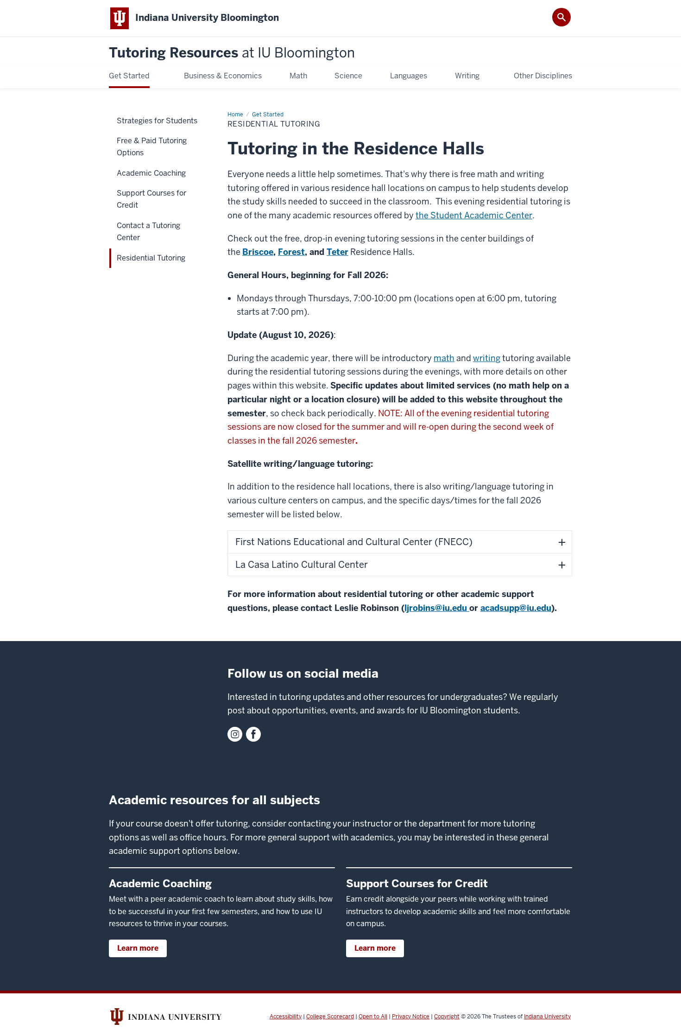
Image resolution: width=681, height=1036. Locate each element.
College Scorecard (330, 1016)
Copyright (447, 1016)
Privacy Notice (410, 1016)
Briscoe (257, 252)
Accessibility (286, 1016)
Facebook (253, 734)
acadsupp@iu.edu (515, 608)
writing (486, 358)
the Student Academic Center (474, 215)
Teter (337, 252)
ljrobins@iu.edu (435, 608)
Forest (291, 252)
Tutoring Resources (232, 53)
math (444, 358)
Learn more (137, 948)
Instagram (234, 734)
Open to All (373, 1016)
